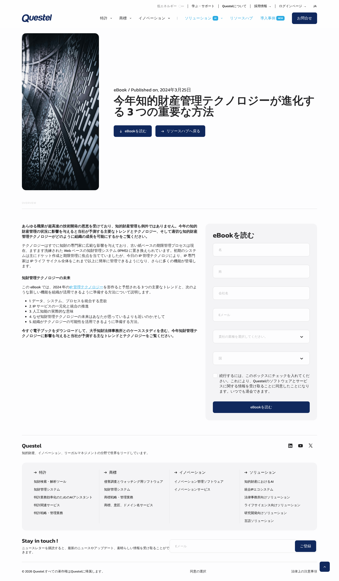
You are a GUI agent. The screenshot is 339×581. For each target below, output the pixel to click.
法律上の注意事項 (304, 571)
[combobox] (257, 337)
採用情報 (262, 6)
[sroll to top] (325, 567)
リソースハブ (241, 18)
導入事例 (267, 18)
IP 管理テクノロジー (86, 287)
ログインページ (292, 6)
